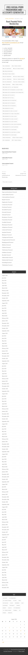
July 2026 (4, 278)
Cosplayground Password (7, 237)
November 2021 (5, 416)
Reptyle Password (6, 199)
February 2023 (5, 378)
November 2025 (5, 295)
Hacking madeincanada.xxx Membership (6, 175)
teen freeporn (7, 137)
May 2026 (4, 283)
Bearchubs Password (6, 255)
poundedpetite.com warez (10, 135)
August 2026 (5, 275)
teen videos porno (17, 137)
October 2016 (5, 562)
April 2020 (4, 464)
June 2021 (4, 429)
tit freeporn (6, 140)
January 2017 (5, 555)
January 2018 (5, 524)
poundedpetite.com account (10, 119)
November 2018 (5, 499)
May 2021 (4, 431)
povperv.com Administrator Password (20, 174)
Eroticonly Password (6, 212)
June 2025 (4, 308)
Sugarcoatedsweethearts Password (9, 152)
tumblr (15, 610)
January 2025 (5, 321)
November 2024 (5, 326)
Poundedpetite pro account (10, 111)
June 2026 (4, 280)
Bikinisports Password (7, 235)
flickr (15, 600)
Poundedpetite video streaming (11, 113)
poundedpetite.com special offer (11, 132)
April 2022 (4, 404)
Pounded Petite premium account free (12, 90)
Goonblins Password (6, 222)
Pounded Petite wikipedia (9, 105)
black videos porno (18, 68)
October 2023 (5, 358)
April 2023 (4, 373)
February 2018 (5, 522)
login (11, 603)
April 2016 (4, 577)
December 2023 (5, 353)
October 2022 (5, 388)
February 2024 (5, 348)
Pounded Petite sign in (8, 95)
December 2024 (5, 323)
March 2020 (4, 466)
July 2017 (4, 539)
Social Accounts (9, 18)
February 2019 (5, 492)
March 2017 (4, 550)
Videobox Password (6, 247)
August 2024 (5, 333)
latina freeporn (7, 82)
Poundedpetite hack (8, 108)
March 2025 (4, 315)
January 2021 (5, 441)
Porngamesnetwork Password (8, 240)
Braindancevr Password (7, 217)
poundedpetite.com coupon (10, 121)
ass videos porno (16, 66)
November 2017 (5, 529)
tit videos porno (16, 140)
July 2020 (4, 456)
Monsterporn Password (7, 225)
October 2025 (5, 298)
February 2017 (5, 552)
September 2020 (5, 451)
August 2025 (5, 303)
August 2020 (5, 454)
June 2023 (4, 368)
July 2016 (4, 570)
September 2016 (5, 565)
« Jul (3, 642)
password (5, 605)
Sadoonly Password (6, 214)
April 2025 (4, 313)
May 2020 (4, 461)
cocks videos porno (18, 76)
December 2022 (5, 383)
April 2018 (4, 517)
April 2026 (4, 285)
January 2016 (5, 585)
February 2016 (5, 582)
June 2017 (4, 542)
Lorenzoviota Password (7, 204)
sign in (9, 607)
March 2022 (4, 406)
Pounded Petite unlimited (9, 100)
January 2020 (5, 472)
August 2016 (4, 567)
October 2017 (5, 532)
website (10, 612)
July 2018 (4, 509)
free (20, 600)
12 (9, 630)
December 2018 (5, 497)
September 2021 (5, 421)
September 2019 (5, 482)
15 (20, 630)
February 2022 (5, 409)
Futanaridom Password (7, 220)
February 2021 (5, 439)
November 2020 (5, 446)
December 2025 (5, 293)
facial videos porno (19, 79)
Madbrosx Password (6, 245)
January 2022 (5, 411)
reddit (4, 607)
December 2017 (5, 527)
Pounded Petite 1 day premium (10, 87)
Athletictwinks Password (7, 257)
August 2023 (4, 363)
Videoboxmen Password (7, 250)
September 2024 (5, 331)
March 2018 (4, 519)
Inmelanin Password (6, 232)
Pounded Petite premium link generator (13, 92)
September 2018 (5, 504)
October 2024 (5, 328)
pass (22, 603)
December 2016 (5, 557)
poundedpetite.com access (10, 116)
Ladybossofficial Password (7, 157)
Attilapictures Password (7, 227)
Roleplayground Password (7, 242)
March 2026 (4, 288)
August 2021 (4, 424)
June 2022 (4, 399)
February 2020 (5, 469)
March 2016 (4, 580)
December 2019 (5, 474)
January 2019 (5, 494)
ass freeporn (6, 66)
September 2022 (5, 391)
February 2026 (5, 290)
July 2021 (4, 426)
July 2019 (4, 487)
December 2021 (5, 414)
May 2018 (4, 514)
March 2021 (4, 436)
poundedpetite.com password (10, 127)
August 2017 (4, 537)
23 (24, 634)
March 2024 (4, 346)
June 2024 (4, 338)
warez (4, 612)
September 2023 (5, 361)
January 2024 (5, 351)
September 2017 (5, 534)
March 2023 (4, 376)
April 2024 (4, 343)
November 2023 (5, 356)
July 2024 (4, 336)
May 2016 (4, 575)
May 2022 (4, 401)
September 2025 (5, 300)
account (5, 598)
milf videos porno (17, 84)
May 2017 (4, 544)
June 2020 (4, 459)
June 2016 (4, 572)
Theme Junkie (21, 651)
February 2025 (5, 318)
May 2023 (4, 371)
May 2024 (4, 341)
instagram (5, 603)
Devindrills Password (6, 209)
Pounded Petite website (9, 103)
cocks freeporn (7, 76)
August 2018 (4, 507)
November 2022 (5, 386)
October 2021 (5, 419)
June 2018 (4, 512)
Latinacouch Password (7, 230)
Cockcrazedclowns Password (7, 163)
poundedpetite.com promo (10, 129)
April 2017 (4, 547)
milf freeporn (6, 84)
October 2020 (5, 449)
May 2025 (4, 310)
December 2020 (5, 444)
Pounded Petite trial (8, 97)
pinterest (12, 605)
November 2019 (5, 477)
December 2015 (5, 587)
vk (19, 610)
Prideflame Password (6, 252)
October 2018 (5, 502)
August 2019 (4, 484)
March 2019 (4, 489)
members (17, 603)
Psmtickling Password (6, 262)
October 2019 (5, 479)
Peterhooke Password (6, 207)
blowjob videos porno (8, 74)
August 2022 (5, 393)
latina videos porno (19, 82)
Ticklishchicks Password (7, 265)
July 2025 (4, 305)
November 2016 (5, 560)
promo (18, 605)
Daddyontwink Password (7, 260)
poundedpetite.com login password (12, 124)
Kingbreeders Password (7, 202)
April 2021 (4, 434)
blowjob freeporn (7, 71)
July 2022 (4, 396)
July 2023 (4, 366)
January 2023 (5, 381)
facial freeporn (7, 79)
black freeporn (7, 68)
